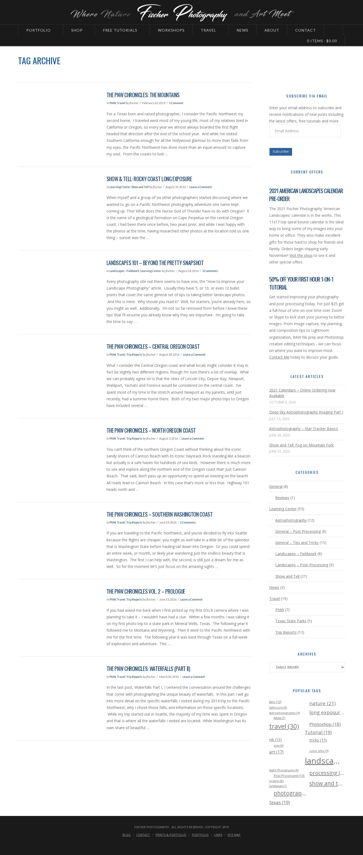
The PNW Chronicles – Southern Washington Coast (160, 514)
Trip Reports (134, 354)
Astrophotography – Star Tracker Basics (303, 428)
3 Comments (210, 271)
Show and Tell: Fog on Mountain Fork (301, 445)
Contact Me (279, 357)
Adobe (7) (279, 718)
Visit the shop (301, 255)
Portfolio (200, 835)
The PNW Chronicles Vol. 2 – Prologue (146, 591)
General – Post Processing (298, 531)
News (274, 587)
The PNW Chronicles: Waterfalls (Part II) (148, 669)
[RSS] (207, 843)
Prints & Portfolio (170, 835)
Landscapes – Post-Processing (301, 564)
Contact (143, 835)
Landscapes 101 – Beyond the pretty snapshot (155, 263)
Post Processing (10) (289, 775)
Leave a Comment (200, 187)
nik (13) (275, 739)
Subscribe (281, 151)
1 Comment (176, 103)
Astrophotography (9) (284, 713)
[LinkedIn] (176, 843)
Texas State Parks (290, 620)
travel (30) (284, 726)
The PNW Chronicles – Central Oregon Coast (153, 346)
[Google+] (166, 843)
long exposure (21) (327, 712)
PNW (112, 103)
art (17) (276, 752)
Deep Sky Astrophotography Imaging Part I (306, 412)
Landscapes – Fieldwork (295, 553)
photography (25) (291, 793)
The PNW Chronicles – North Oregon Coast (151, 430)
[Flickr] (197, 843)
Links (218, 835)
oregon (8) (276, 781)
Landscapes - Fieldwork (124, 271)
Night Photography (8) (284, 770)
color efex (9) (318, 751)
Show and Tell (140, 187)
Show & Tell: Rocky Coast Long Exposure (149, 179)
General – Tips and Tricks (297, 542)
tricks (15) (318, 740)
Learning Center (119, 187)
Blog (127, 835)
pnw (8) (279, 745)
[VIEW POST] (57, 117)
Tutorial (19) (318, 732)
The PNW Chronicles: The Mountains (143, 95)
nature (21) (322, 703)
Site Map (233, 835)
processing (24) (327, 772)
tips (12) (275, 701)
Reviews (282, 497)
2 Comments (188, 522)
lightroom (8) (278, 707)
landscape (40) (322, 760)
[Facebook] (156, 843)
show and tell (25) (327, 783)
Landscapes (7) (278, 786)
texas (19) (279, 802)
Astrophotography (291, 520)
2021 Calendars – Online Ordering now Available (302, 393)
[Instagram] (186, 843)
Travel (121, 103)
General (275, 486)
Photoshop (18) (325, 724)
